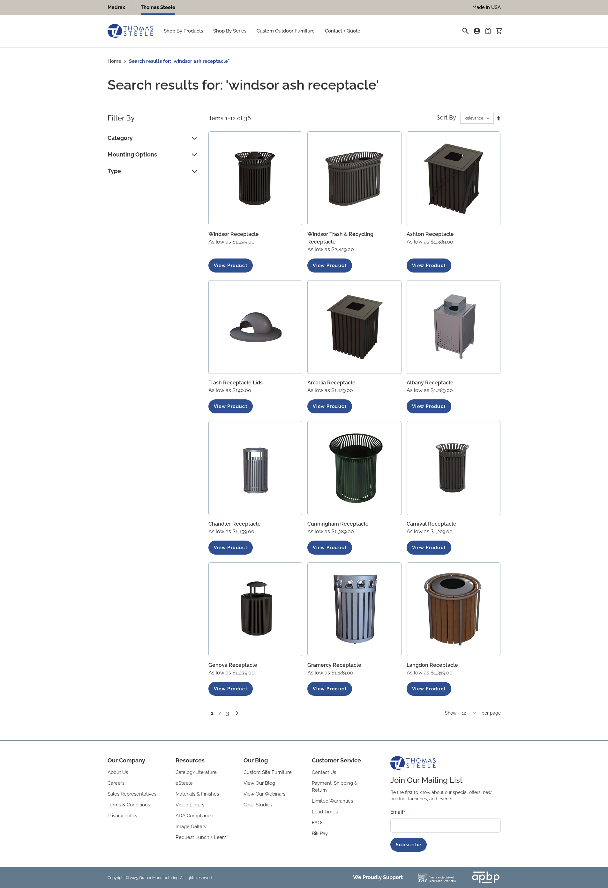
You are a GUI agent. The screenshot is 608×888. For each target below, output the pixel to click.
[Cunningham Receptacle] (354, 468)
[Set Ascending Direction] (498, 118)
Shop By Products (183, 31)
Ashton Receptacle (430, 234)
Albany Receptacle (430, 383)
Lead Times (325, 812)
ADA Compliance (194, 816)
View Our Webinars (264, 794)
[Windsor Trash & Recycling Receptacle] (354, 178)
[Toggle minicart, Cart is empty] (499, 31)
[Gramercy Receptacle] (354, 609)
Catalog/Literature (196, 772)
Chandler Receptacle (234, 524)
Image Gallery (191, 826)
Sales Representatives (132, 794)
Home (114, 61)
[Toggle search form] (465, 31)
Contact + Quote (342, 31)
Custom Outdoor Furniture (286, 31)
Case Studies (258, 805)
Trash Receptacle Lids (235, 383)
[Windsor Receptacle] (255, 178)
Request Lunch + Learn (201, 837)
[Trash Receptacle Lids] (255, 327)
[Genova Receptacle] (255, 609)
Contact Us (324, 772)
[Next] (237, 713)
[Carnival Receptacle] (454, 468)
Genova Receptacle (232, 665)
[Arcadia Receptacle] (354, 327)
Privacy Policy (123, 816)
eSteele (184, 783)
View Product (231, 265)
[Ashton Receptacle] (454, 178)
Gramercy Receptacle (334, 665)
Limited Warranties (332, 801)
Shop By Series (229, 31)
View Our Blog (259, 783)
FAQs (317, 823)
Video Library (190, 805)
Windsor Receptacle (233, 234)
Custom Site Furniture (268, 772)
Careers (116, 783)
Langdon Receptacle (432, 665)
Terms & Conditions (129, 805)
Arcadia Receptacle (331, 383)
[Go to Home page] (130, 31)
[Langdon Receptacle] (454, 609)
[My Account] (477, 31)
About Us (118, 772)
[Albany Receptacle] (454, 327)
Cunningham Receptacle (338, 524)
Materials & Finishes (197, 794)
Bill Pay (320, 833)
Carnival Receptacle (431, 524)
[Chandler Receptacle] (255, 468)
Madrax (116, 7)
